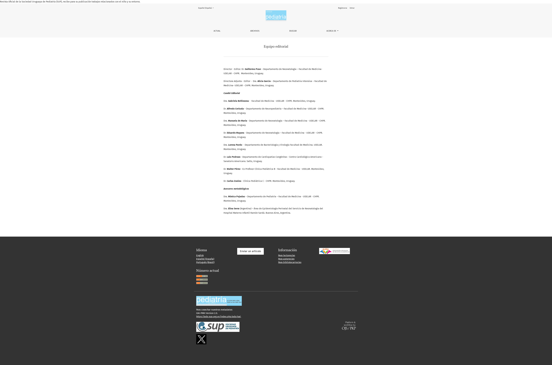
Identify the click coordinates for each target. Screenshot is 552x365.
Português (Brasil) (205, 262)
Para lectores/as (286, 255)
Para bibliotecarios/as (289, 262)
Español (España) (206, 8)
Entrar (352, 8)
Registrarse (342, 8)
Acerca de (331, 31)
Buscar (293, 31)
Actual (217, 31)
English (200, 255)
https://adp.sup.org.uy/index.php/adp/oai (218, 316)
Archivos (254, 31)
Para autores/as (286, 259)
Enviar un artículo (250, 251)
